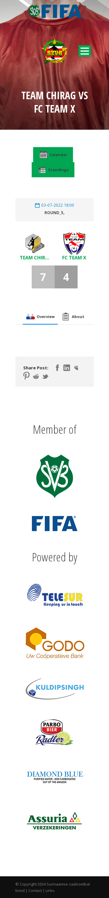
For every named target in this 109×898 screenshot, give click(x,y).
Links (50, 890)
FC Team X (74, 257)
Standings (58, 169)
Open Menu (84, 51)
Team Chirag (35, 257)
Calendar (58, 154)
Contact (35, 890)
